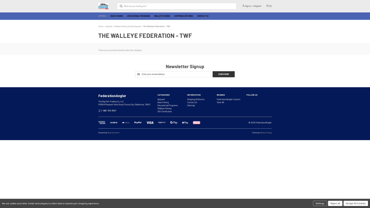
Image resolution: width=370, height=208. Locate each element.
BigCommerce (113, 133)
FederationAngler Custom (228, 99)
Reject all (335, 203)
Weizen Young (266, 133)
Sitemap (191, 105)
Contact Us (203, 16)
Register (257, 6)
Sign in (248, 6)
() (270, 6)
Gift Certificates (165, 111)
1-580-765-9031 (108, 110)
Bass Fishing (117, 16)
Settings (320, 203)
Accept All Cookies (356, 203)
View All (220, 102)
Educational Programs (138, 16)
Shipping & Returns (183, 16)
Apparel (102, 16)
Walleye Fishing (162, 16)
